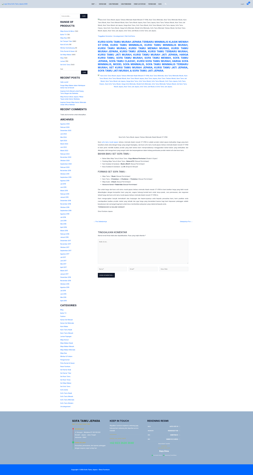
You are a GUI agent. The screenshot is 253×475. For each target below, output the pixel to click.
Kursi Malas (64, 326)
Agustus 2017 (64, 254)
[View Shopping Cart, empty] (248, 4)
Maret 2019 (64, 191)
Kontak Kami (102, 4)
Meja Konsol (64, 340)
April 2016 (63, 301)
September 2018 (65, 210)
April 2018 (63, 227)
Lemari (62, 61)
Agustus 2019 (64, 181)
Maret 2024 (64, 144)
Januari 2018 (64, 237)
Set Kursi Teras (65, 380)
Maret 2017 (64, 271)
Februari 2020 (64, 167)
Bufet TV (63, 34)
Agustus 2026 (65, 124)
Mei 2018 (63, 224)
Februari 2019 (64, 194)
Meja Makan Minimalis (67, 350)
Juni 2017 (63, 261)
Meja (62, 58)
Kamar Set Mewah (66, 320)
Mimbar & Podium (66, 356)
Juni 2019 (63, 187)
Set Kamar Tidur (65, 373)
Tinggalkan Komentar (105, 36)
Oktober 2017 (64, 247)
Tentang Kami (152, 4)
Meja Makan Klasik (66, 343)
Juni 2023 (63, 147)
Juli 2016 (63, 291)
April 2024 (63, 141)
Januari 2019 (64, 197)
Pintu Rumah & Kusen (67, 51)
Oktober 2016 (64, 284)
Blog (160, 4)
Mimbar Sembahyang (67, 48)
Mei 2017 (63, 264)
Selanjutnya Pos (186, 221)
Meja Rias (63, 38)
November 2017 (65, 244)
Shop (93, 4)
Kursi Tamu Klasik (66, 330)
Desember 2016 (65, 277)
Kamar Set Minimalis (67, 323)
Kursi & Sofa (64, 44)
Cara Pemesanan (113, 4)
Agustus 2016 (64, 287)
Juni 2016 (63, 294)
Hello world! (64, 82)
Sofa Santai (64, 390)
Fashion (63, 316)
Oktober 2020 (65, 160)
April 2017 (63, 267)
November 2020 (65, 157)
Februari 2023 (64, 154)
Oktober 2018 (64, 207)
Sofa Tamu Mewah (66, 396)
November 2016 (65, 281)
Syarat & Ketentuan (139, 4)
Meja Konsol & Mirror (67, 31)
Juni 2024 (63, 134)
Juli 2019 (63, 184)
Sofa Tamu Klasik (66, 393)
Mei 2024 (63, 137)
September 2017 (65, 250)
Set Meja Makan (65, 55)
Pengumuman (65, 360)
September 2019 (65, 177)
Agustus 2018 (64, 214)
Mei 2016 (63, 297)
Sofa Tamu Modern (66, 403)
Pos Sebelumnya (100, 221)
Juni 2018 (63, 221)
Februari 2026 (64, 127)
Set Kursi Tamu (65, 376)
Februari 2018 (64, 234)
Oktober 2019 (64, 174)
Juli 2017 (63, 257)
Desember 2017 (65, 241)
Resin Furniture (65, 366)
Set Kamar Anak (65, 370)
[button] (95, 4)
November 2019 (65, 170)
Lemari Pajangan (65, 336)
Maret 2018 (64, 231)
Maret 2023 (64, 150)
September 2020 (66, 164)
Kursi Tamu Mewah (66, 333)
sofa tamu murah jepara (110, 142)
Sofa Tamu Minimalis (67, 400)
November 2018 (65, 204)
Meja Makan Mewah (67, 346)
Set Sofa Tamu (65, 65)
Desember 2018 (65, 200)
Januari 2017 (64, 274)
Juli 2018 (63, 217)
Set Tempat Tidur (66, 41)
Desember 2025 (65, 130)
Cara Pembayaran (126, 4)
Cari (83, 16)
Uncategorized (65, 406)
